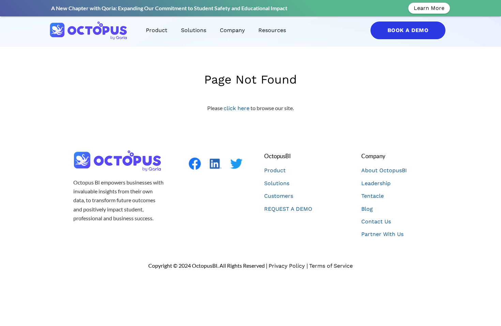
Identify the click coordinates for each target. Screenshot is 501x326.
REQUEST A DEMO (288, 209)
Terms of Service (331, 266)
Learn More (429, 8)
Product (156, 30)
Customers (278, 196)
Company (232, 30)
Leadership (376, 183)
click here (236, 108)
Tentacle (372, 196)
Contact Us (376, 221)
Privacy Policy (287, 266)
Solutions (193, 30)
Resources (272, 30)
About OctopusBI (384, 170)
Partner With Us (382, 234)
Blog (367, 209)
